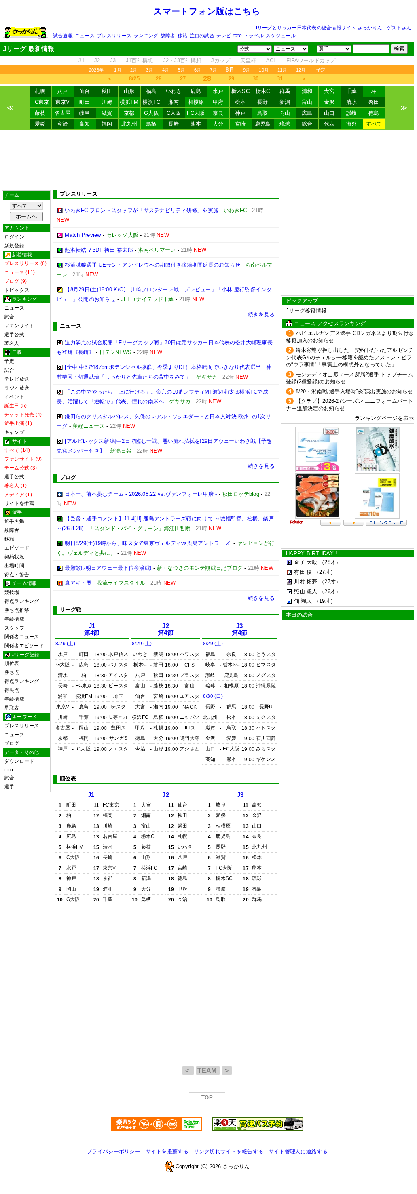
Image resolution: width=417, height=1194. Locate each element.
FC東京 (40, 102)
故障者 (168, 35)
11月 (282, 69)
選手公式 (14, 334)
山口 (329, 113)
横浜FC (151, 102)
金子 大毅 (305, 562)
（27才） (325, 572)
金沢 (329, 102)
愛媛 (40, 124)
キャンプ (14, 432)
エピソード (16, 548)
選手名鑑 (14, 521)
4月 (165, 69)
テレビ (223, 35)
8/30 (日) (213, 696)
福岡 (107, 124)
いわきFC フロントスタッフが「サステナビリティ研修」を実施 (141, 210)
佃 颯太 (303, 601)
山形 (129, 91)
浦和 (307, 91)
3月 (149, 69)
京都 (129, 113)
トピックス (16, 290)
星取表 (11, 708)
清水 (351, 102)
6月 (197, 69)
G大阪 (151, 113)
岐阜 (84, 113)
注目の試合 (202, 35)
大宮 (329, 91)
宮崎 (240, 124)
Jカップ (220, 60)
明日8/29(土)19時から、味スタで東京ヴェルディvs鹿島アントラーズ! (148, 543)
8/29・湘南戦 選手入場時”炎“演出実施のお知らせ (354, 391)
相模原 (196, 102)
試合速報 (63, 35)
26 (159, 79)
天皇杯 (248, 60)
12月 (301, 69)
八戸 (62, 91)
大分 (218, 124)
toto (237, 35)
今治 (62, 124)
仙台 (84, 91)
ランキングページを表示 (384, 418)
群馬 (284, 91)
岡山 (284, 113)
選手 (9, 787)
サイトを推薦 (19, 503)
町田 (84, 102)
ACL (271, 60)
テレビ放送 (16, 379)
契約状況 (14, 557)
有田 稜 (303, 572)
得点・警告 (16, 574)
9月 (246, 69)
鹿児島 (263, 124)
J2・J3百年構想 (182, 60)
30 (256, 79)
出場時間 (14, 566)
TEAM (207, 1070)
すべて (374, 124)
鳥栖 (151, 124)
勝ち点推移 (16, 610)
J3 (113, 60)
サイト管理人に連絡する (298, 1151)
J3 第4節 (240, 629)
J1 (81, 60)
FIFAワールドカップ (311, 60)
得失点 (11, 690)
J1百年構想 (139, 60)
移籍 (182, 35)
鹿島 (196, 91)
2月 (133, 69)
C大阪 (174, 113)
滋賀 (107, 113)
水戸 (218, 91)
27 (183, 79)
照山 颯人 (305, 591)
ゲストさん (399, 28)
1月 (117, 69)
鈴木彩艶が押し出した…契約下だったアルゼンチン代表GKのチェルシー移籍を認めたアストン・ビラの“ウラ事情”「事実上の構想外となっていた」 (349, 357)
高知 (84, 124)
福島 (151, 91)
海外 (351, 124)
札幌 (40, 91)
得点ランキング (21, 601)
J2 (97, 60)
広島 (307, 113)
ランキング (145, 35)
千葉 (351, 91)
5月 (181, 69)
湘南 (173, 102)
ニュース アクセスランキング (330, 323)
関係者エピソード (24, 646)
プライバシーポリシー (113, 1151)
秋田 (107, 91)
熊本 (196, 124)
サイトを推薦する (167, 1151)
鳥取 (262, 113)
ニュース (85, 35)
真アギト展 (78, 583)
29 (232, 79)
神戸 (240, 113)
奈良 (218, 113)
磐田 (373, 102)
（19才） (325, 601)
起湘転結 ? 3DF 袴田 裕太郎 (99, 250)
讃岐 (351, 113)
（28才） (330, 562)
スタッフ (14, 628)
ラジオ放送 (16, 388)
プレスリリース (114, 35)
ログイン (14, 237)
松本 (240, 102)
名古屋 (63, 113)
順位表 (11, 663)
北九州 (129, 124)
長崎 (173, 124)
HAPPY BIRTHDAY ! (311, 553)
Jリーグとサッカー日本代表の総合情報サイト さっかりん (318, 28)
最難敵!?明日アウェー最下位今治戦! (108, 568)
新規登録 (14, 245)
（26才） (330, 591)
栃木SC (240, 91)
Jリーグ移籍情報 (306, 310)
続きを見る (261, 315)
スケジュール (280, 35)
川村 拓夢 (305, 582)
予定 (320, 69)
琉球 (284, 124)
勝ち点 (11, 672)
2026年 (96, 69)
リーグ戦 (70, 609)
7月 (213, 69)
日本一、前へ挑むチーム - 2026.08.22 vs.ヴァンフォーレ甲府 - (141, 494)
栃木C (263, 91)
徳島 (373, 113)
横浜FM (129, 102)
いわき (174, 91)
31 (280, 79)
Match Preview (83, 235)
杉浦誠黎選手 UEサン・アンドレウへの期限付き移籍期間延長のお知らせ (152, 265)
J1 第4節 (92, 629)
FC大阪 (196, 113)
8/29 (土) (65, 643)
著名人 (11, 343)
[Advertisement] (207, 160)
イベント (14, 397)
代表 (329, 124)
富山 (307, 102)
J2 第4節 (166, 629)
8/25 (134, 79)
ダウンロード (19, 761)
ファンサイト (19, 326)
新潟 (284, 102)
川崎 (107, 102)
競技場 (11, 592)
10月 (264, 69)
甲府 (218, 102)
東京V (62, 102)
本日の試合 (299, 615)
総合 (307, 124)
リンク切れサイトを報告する (228, 1151)
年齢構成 (14, 619)
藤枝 (40, 113)
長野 (262, 102)
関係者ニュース (21, 637)
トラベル (254, 35)
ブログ (11, 743)
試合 (9, 317)
